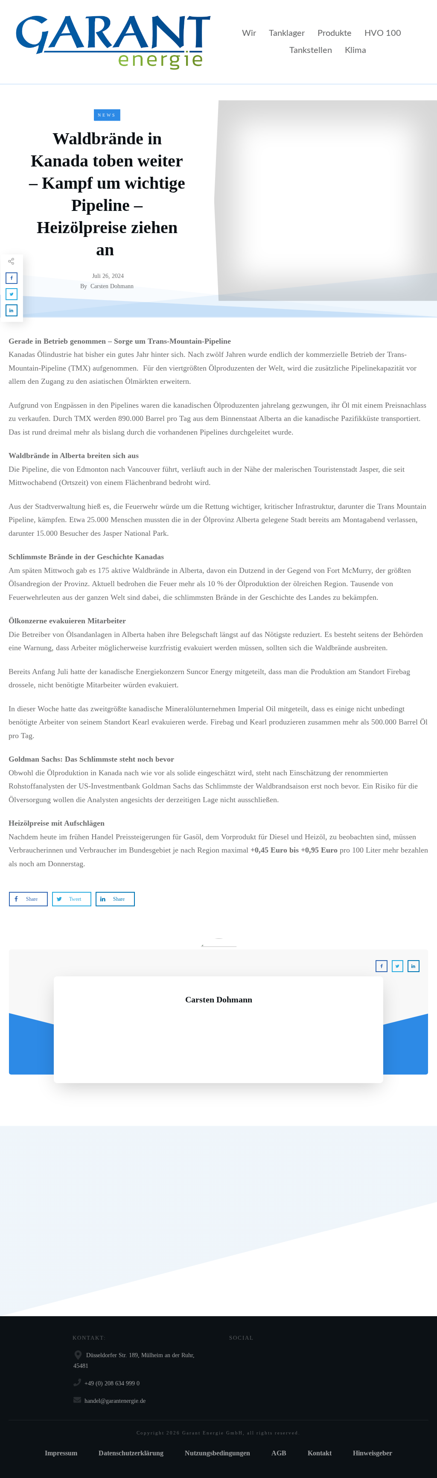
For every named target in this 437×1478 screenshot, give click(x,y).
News (107, 115)
